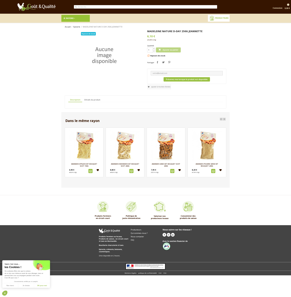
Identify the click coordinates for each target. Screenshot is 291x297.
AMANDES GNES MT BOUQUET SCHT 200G (166, 165)
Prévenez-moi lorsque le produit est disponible (187, 79)
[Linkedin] (173, 235)
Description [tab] (75, 100)
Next (224, 119)
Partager (157, 62)
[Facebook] (164, 235)
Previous (221, 119)
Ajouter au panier (168, 49)
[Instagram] (168, 235)
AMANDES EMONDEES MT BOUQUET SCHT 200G (125, 165)
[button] (5, 293)
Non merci (10, 285)
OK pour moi (42, 285)
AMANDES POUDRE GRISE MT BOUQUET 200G (207, 165)
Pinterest (169, 62)
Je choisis (26, 285)
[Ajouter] (90, 171)
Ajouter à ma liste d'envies (159, 87)
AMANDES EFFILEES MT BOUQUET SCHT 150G (84, 165)
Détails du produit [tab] (92, 100)
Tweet (163, 62)
